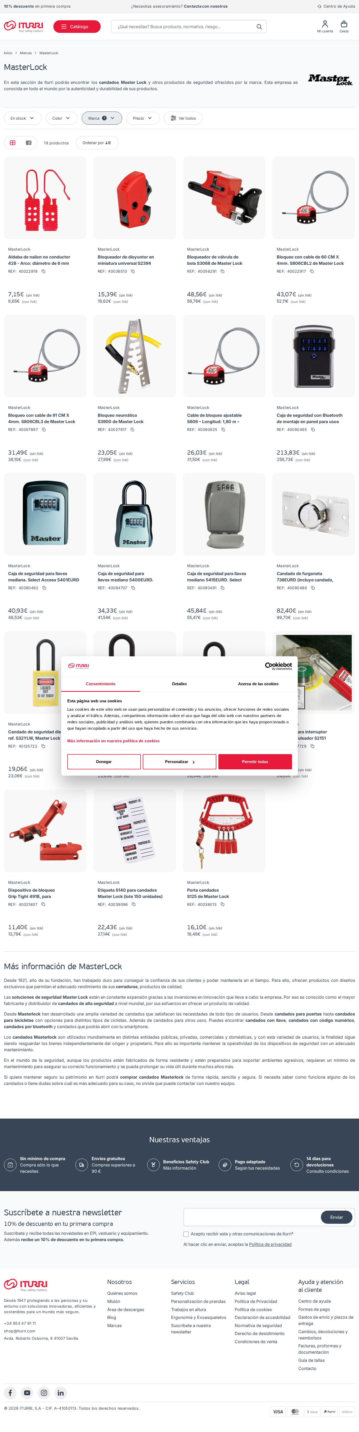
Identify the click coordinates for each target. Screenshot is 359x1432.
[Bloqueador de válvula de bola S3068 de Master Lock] (224, 199)
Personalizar (176, 761)
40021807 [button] (22, 904)
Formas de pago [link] (314, 1309)
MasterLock (19, 249)
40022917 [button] (291, 271)
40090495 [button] (292, 429)
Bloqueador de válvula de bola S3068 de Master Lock (214, 260)
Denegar (104, 761)
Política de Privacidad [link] (256, 1301)
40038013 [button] (202, 904)
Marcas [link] (114, 1325)
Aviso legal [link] (245, 1293)
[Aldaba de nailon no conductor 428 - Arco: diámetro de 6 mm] (45, 199)
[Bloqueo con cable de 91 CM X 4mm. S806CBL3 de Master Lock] (45, 358)
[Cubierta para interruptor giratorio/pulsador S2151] (314, 674)
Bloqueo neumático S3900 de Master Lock (120, 418)
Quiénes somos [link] (122, 1293)
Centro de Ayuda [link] (338, 6)
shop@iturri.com (19, 1331)
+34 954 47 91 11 (20, 1323)
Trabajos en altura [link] (188, 1309)
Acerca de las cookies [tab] (258, 684)
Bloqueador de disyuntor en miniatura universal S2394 (126, 260)
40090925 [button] (202, 429)
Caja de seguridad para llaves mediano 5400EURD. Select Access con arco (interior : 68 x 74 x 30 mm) (125, 577)
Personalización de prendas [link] (198, 1301)
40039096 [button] (113, 904)
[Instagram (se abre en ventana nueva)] (44, 1393)
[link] (116, 1164)
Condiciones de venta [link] (256, 1341)
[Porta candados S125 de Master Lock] (224, 833)
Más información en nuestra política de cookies (113, 741)
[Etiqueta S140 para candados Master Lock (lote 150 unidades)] (135, 833)
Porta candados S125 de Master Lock (208, 893)
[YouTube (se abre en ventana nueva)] (27, 1393)
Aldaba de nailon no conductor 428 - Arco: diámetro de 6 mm (39, 260)
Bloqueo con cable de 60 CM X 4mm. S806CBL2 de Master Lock (310, 260)
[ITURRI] (23, 26)
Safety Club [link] (182, 1293)
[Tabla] (28, 143)
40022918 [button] (23, 271)
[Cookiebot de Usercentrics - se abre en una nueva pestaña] (269, 667)
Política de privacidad (270, 1244)
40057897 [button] (23, 429)
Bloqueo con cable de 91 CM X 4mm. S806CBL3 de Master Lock (41, 418)
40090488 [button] (292, 588)
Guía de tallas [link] (311, 1360)
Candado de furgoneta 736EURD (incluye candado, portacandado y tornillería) (305, 577)
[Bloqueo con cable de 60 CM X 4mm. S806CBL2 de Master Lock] (314, 199)
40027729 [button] (291, 746)
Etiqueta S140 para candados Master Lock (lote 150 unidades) (130, 893)
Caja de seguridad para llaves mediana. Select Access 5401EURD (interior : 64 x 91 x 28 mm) (43, 577)
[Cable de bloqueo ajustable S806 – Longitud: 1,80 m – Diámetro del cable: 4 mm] (224, 358)
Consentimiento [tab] (100, 684)
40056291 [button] (202, 271)
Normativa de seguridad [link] (258, 1325)
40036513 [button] (112, 271)
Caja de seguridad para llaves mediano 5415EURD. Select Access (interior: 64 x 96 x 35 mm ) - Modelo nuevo (216, 577)
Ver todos (187, 118)
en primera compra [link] (37, 6)
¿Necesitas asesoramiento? (179, 6)
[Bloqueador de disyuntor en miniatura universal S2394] (135, 199)
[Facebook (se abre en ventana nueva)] (10, 1393)
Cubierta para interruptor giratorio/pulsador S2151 (302, 735)
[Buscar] (260, 26)
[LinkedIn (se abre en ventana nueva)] (60, 1393)
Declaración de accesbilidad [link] (262, 1317)
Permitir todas (255, 761)
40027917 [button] (112, 429)
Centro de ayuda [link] (314, 1301)
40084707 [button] (112, 588)
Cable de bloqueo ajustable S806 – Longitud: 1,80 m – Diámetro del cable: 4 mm (214, 419)
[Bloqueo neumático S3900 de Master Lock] (135, 358)
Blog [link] (111, 1317)
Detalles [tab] (179, 684)
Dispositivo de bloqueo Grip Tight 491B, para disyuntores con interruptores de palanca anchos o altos (38, 893)
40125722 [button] (22, 746)
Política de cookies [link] (253, 1309)
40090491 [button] (202, 588)
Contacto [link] (307, 1368)
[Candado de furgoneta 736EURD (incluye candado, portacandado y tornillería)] (314, 516)
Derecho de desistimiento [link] (260, 1333)
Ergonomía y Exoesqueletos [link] (198, 1317)
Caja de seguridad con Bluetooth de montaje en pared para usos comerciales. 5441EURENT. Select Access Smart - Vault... (310, 419)
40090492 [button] (23, 588)
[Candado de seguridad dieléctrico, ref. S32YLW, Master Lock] (45, 674)
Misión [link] (113, 1301)
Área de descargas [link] (125, 1309)
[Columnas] (12, 143)
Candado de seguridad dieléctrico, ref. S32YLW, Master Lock (42, 735)
